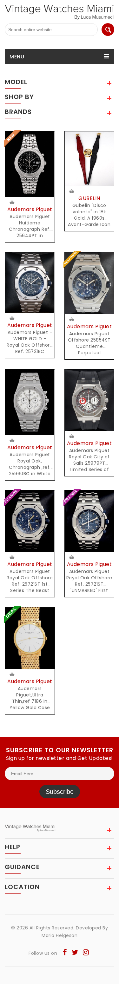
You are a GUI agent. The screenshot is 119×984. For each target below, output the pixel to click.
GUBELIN (89, 198)
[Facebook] (65, 953)
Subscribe (60, 791)
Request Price (13, 203)
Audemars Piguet (29, 209)
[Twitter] (75, 953)
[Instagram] (86, 953)
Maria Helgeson (59, 935)
